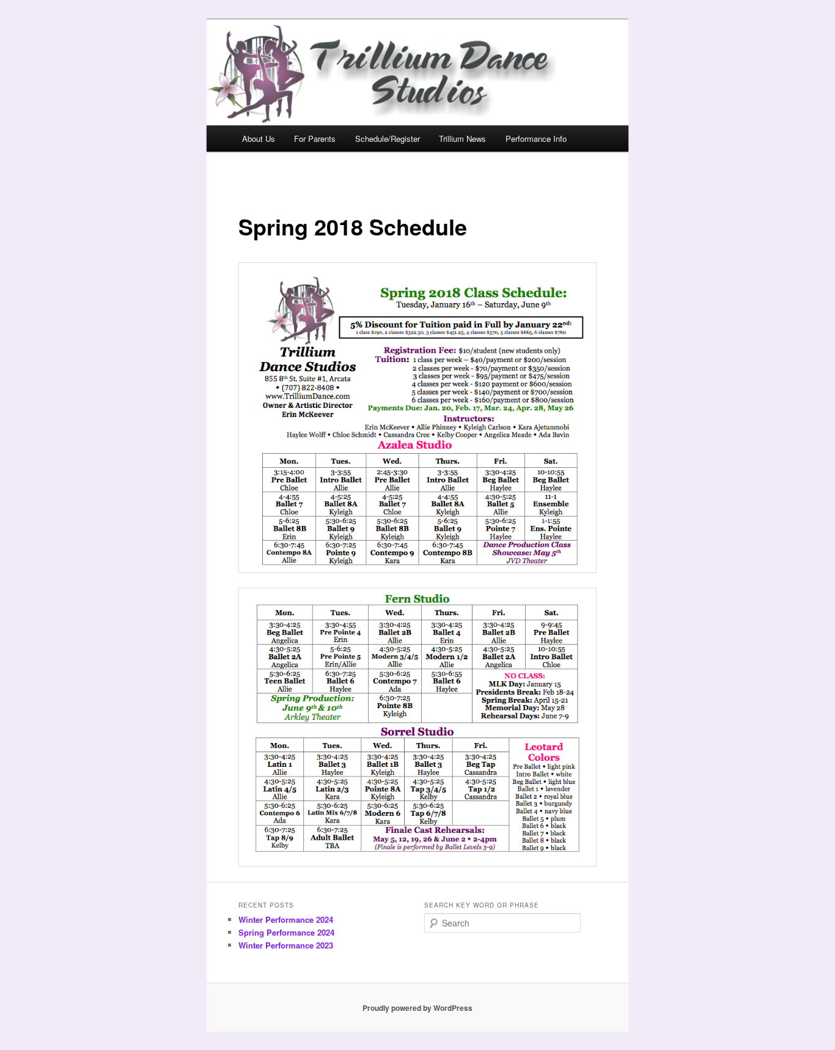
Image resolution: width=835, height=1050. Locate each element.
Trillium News (462, 138)
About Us (258, 138)
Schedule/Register (387, 138)
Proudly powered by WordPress (417, 1007)
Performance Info (536, 138)
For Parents (315, 138)
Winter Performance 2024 (285, 919)
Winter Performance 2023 (285, 945)
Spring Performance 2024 (286, 932)
